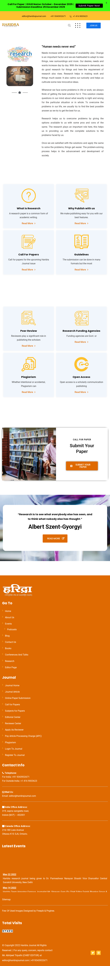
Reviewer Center (13, 723)
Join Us (93, 25)
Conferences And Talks (16, 654)
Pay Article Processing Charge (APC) (23, 736)
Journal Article (12, 691)
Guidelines (81, 254)
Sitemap (6, 899)
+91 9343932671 (58, 16)
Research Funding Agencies (81, 331)
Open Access (81, 377)
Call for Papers (12, 704)
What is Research (28, 208)
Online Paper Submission (18, 698)
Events (8, 623)
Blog (7, 635)
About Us (9, 617)
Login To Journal (13, 748)
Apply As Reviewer (14, 729)
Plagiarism (28, 377)
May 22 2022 (9, 872)
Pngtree (50, 910)
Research (9, 661)
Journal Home (12, 685)
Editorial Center (12, 717)
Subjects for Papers (15, 710)
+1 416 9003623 (80, 16)
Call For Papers (28, 254)
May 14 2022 (9, 886)
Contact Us (10, 642)
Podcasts (12, 629)
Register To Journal (15, 755)
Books (8, 648)
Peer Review (28, 331)
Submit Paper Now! (89, 5)
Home (8, 611)
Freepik (40, 910)
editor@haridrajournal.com (34, 16)
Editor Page (11, 667)
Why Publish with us (81, 208)
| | (41, 6)
